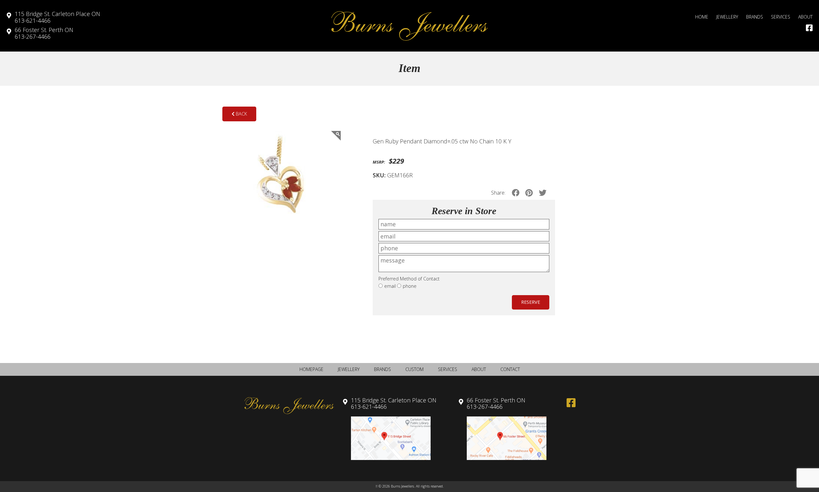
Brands (754, 17)
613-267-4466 (44, 33)
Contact (510, 369)
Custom (414, 369)
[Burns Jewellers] (409, 26)
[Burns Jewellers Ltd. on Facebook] (809, 27)
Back (241, 114)
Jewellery (727, 17)
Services (780, 17)
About (805, 17)
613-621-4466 (57, 17)
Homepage (311, 369)
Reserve (530, 302)
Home (701, 17)
